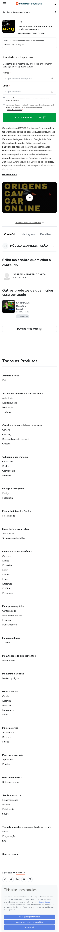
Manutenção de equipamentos (19, 655)
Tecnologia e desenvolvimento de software (26, 827)
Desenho (6, 737)
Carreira (6, 429)
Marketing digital (10, 678)
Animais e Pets (10, 375)
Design (5, 493)
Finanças (6, 620)
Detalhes (46, 234)
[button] (26, 246)
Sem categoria (10, 854)
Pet (4, 380)
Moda (5, 714)
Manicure (6, 705)
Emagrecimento (10, 800)
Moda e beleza (10, 691)
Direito (5, 560)
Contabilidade (9, 610)
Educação (7, 565)
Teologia (6, 412)
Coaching (6, 434)
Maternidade (8, 515)
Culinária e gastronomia (15, 457)
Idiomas (6, 574)
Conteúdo (10, 234)
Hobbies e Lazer (11, 638)
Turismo (6, 642)
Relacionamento (10, 782)
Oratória (6, 443)
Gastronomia (8, 470)
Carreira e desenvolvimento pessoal (22, 425)
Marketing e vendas (13, 673)
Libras (5, 579)
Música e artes (10, 728)
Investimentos (9, 624)
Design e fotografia (13, 488)
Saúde (5, 813)
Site (4, 841)
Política (6, 588)
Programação (8, 836)
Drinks (5, 466)
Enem (5, 570)
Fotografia (7, 498)
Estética (6, 700)
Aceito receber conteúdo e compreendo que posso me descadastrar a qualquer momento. (28, 99)
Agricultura (7, 759)
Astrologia (7, 398)
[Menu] (4, 3)
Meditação (7, 407)
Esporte (6, 804)
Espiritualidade (9, 402)
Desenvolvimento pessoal (15, 439)
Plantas (6, 764)
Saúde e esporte (11, 795)
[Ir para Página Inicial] (29, 3)
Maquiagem (8, 710)
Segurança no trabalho (13, 538)
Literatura (7, 583)
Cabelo (5, 696)
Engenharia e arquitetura (16, 529)
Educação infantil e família (16, 511)
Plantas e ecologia (12, 755)
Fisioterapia (8, 809)
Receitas (6, 475)
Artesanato (8, 732)
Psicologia (7, 593)
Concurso (6, 556)
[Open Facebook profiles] (5, 879)
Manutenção (8, 660)
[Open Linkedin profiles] (17, 879)
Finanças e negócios (13, 606)
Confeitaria (7, 461)
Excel (5, 831)
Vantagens (28, 234)
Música (5, 741)
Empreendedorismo (12, 615)
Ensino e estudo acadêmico (17, 551)
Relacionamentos (12, 777)
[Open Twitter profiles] (11, 879)
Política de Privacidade (14, 110)
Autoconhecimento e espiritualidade (22, 393)
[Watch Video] (29, 197)
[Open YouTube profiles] (24, 879)
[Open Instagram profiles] (30, 879)
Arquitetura (8, 533)
